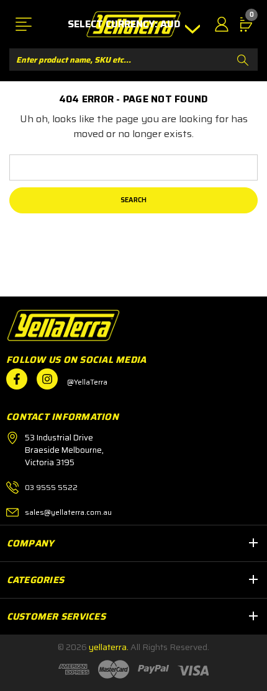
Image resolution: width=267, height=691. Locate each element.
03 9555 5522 (51, 487)
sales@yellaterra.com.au (68, 512)
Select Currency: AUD (125, 24)
